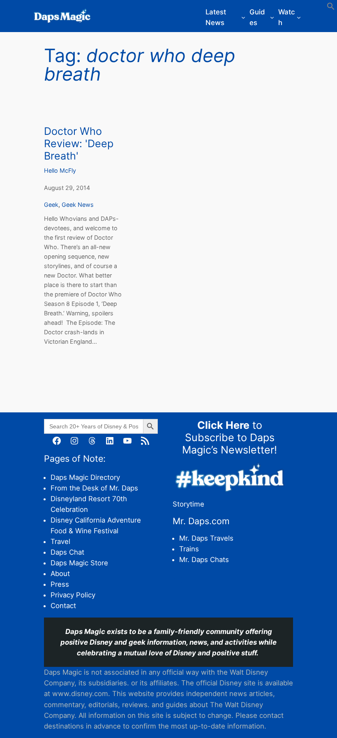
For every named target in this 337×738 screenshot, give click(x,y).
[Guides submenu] (272, 17)
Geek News (78, 204)
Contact (63, 606)
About (60, 573)
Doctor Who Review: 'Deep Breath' (78, 143)
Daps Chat (67, 552)
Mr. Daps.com (201, 521)
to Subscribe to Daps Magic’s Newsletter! (229, 437)
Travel (60, 541)
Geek (51, 204)
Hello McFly (60, 170)
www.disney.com (80, 693)
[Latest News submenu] (243, 17)
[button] (331, 8)
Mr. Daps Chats (204, 559)
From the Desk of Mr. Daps (94, 488)
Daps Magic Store (79, 563)
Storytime (188, 504)
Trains (189, 549)
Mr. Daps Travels (206, 538)
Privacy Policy (73, 595)
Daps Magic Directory (85, 477)
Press (60, 584)
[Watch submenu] (299, 17)
